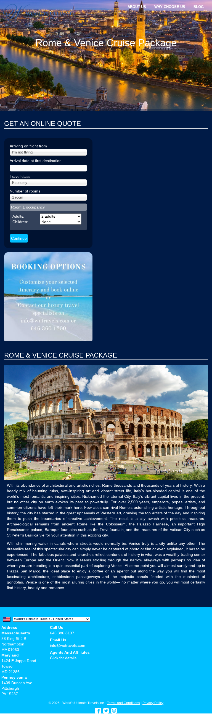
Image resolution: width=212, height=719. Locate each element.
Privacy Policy (152, 703)
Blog (199, 7)
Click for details (63, 658)
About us (137, 7)
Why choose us (169, 7)
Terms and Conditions (123, 703)
